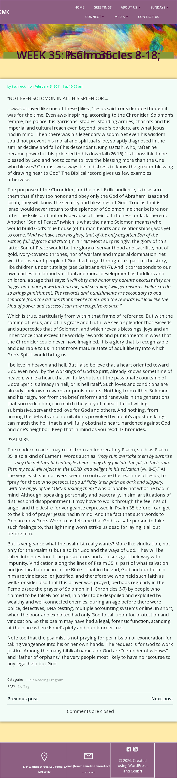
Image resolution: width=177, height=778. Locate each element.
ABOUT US (129, 7)
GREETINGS (103, 7)
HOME (79, 7)
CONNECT (93, 17)
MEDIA (120, 17)
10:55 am (76, 86)
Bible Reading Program (45, 680)
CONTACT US (148, 17)
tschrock (19, 86)
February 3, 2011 (48, 86)
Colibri (136, 771)
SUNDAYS (157, 7)
